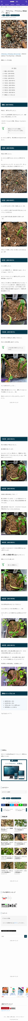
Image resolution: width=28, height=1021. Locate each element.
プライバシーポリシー (20, 1016)
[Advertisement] (14, 417)
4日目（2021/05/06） (9, 73)
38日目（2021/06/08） (10, 90)
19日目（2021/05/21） (10, 83)
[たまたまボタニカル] (14, 1)
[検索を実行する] (25, 936)
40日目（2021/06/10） (10, 92)
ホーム (5, 1016)
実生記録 (7, 15)
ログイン (16, 922)
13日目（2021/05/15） (10, 80)
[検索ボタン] (26, 1)
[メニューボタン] (1, 1)
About (8, 1016)
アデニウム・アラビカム (15, 15)
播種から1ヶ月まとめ (9, 95)
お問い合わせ (12, 1016)
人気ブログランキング (5, 1010)
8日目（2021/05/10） (9, 78)
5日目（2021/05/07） (9, 76)
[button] (3, 805)
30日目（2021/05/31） (10, 88)
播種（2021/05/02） (9, 71)
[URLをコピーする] (25, 805)
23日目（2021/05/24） (10, 85)
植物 (3, 15)
